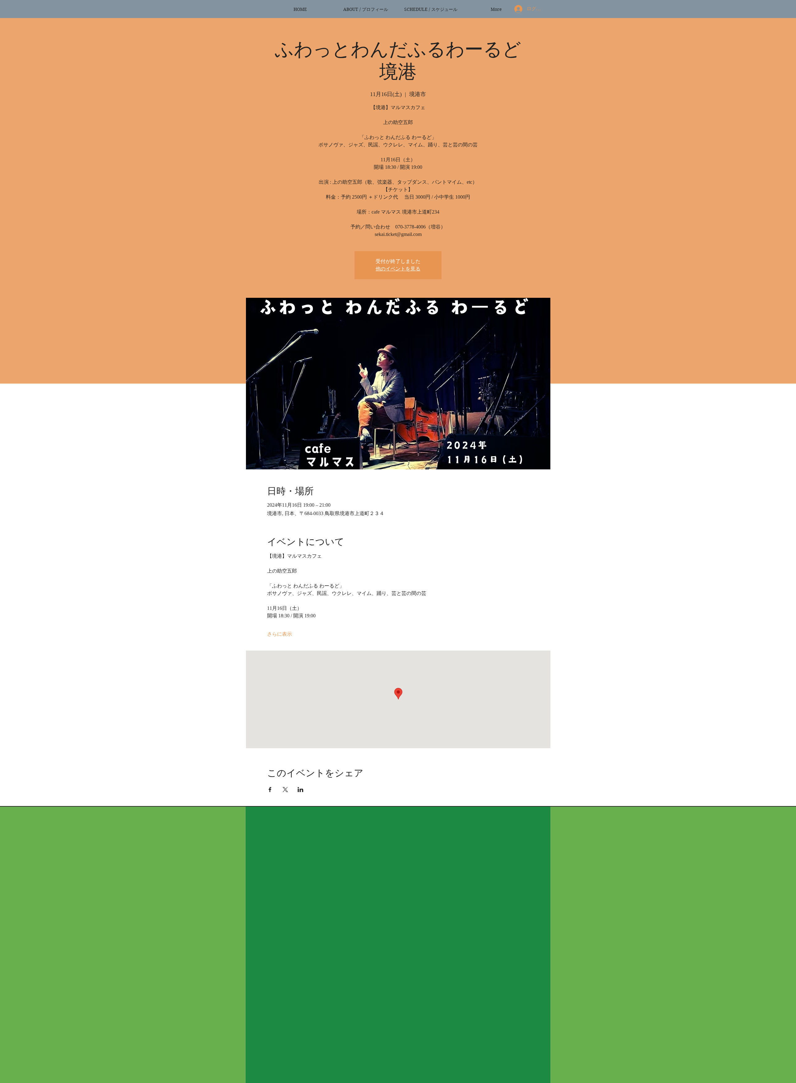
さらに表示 (279, 634)
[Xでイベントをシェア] (285, 789)
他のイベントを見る (398, 268)
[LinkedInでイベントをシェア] (300, 789)
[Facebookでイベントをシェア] (270, 789)
